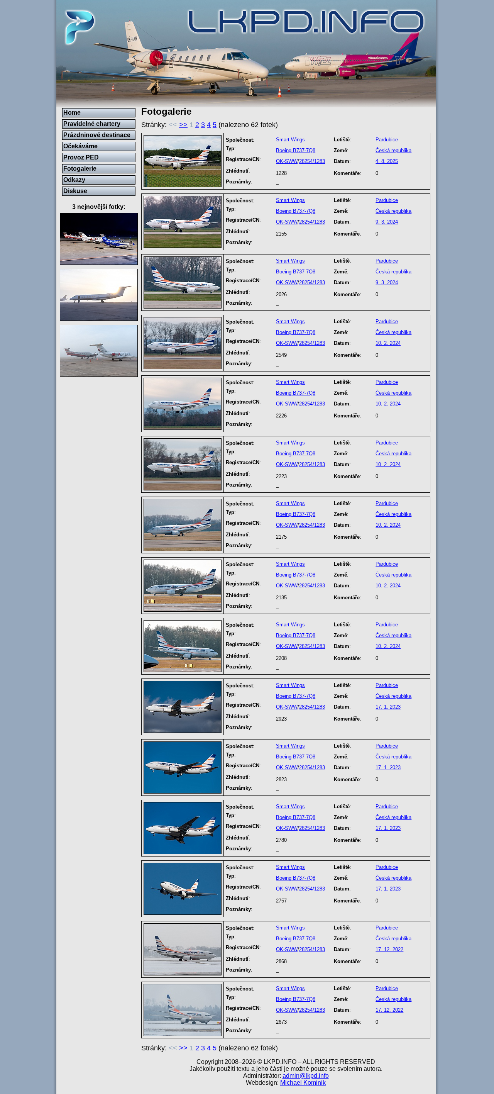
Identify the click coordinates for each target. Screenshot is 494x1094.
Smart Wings (290, 139)
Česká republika (393, 150)
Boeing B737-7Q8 (295, 150)
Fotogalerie (79, 168)
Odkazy (74, 179)
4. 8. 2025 (387, 161)
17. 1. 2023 (388, 707)
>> (183, 125)
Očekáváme (80, 146)
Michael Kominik (303, 1082)
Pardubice (387, 139)
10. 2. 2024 (388, 343)
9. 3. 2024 (387, 222)
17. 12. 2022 (389, 949)
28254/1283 (312, 161)
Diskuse (75, 191)
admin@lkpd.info (306, 1075)
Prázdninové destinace (96, 135)
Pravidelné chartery (91, 123)
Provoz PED (81, 157)
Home (72, 112)
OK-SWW (287, 161)
